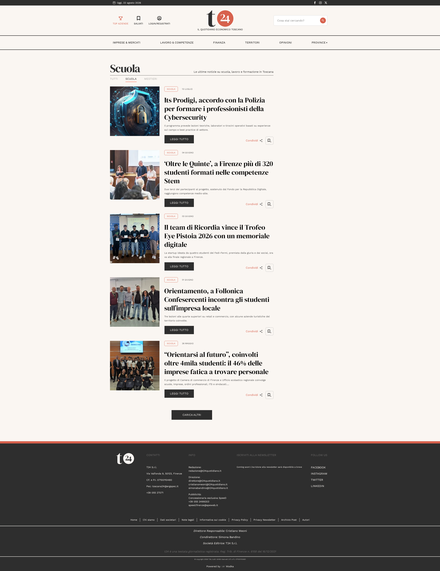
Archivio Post (289, 519)
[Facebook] (315, 2)
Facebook (318, 467)
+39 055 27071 (154, 492)
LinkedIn (317, 486)
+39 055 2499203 (199, 501)
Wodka (230, 566)
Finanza (219, 42)
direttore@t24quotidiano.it (204, 480)
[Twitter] (325, 2)
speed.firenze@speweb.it (203, 505)
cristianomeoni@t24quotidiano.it (208, 484)
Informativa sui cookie (213, 519)
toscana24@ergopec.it (165, 486)
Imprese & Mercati (126, 42)
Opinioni (285, 42)
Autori (306, 519)
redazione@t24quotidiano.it (205, 470)
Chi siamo (149, 519)
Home (133, 519)
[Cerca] (323, 20)
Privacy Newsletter (265, 519)
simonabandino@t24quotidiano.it (208, 488)
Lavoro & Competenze (177, 42)
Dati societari (168, 519)
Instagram (319, 473)
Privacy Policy (240, 519)
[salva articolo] (269, 141)
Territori (252, 42)
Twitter (317, 479)
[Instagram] (320, 2)
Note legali (188, 519)
